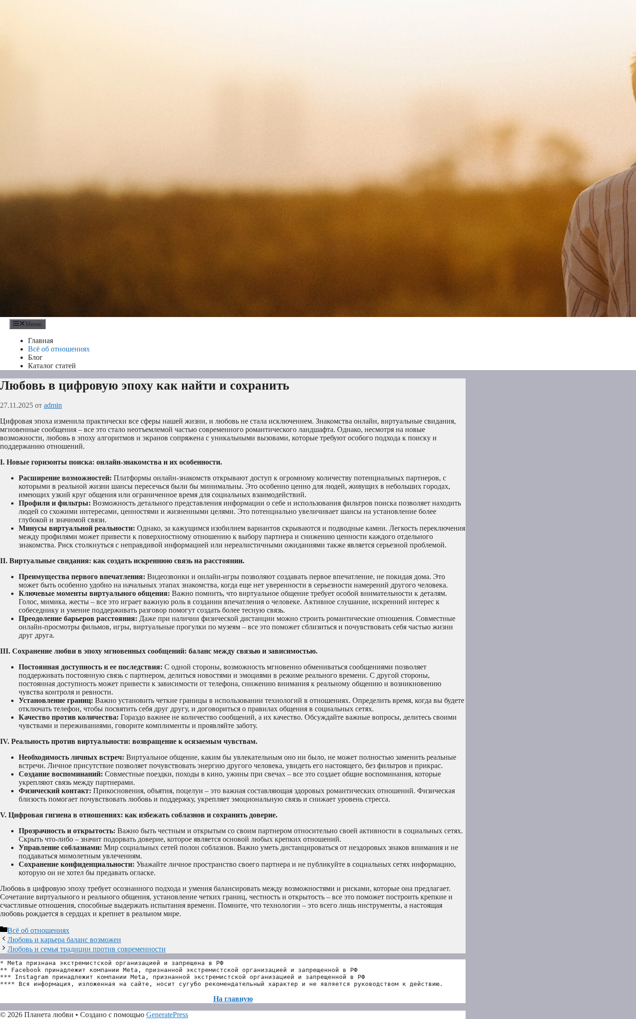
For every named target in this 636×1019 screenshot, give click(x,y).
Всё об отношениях (59, 349)
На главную (233, 999)
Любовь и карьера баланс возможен (64, 940)
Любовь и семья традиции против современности (86, 949)
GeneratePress (167, 1015)
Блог (35, 357)
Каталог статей (52, 366)
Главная (40, 340)
